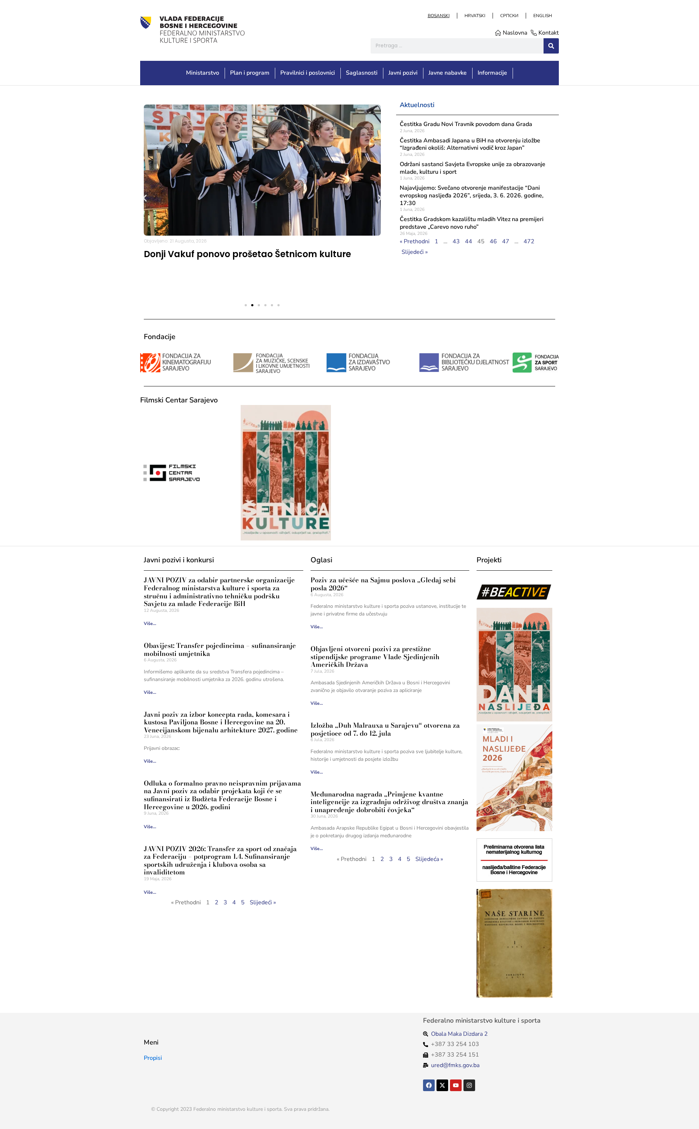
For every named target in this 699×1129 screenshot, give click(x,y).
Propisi (153, 1058)
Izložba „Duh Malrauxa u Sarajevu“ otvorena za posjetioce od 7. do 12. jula (385, 729)
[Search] (551, 46)
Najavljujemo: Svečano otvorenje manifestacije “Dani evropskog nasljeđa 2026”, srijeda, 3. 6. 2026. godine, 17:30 (472, 195)
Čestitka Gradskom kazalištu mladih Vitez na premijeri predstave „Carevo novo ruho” (472, 223)
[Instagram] (469, 1085)
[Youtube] (456, 1085)
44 (468, 241)
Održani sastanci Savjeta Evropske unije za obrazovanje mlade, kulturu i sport (472, 168)
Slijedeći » (415, 252)
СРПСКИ (509, 16)
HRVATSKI (474, 16)
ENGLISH (542, 16)
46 (493, 241)
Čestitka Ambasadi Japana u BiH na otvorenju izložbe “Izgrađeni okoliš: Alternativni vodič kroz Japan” (470, 144)
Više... (150, 623)
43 (456, 241)
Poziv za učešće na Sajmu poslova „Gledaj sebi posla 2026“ (383, 584)
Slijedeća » (429, 859)
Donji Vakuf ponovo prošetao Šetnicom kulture (247, 254)
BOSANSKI (438, 16)
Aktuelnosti (417, 105)
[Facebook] (429, 1085)
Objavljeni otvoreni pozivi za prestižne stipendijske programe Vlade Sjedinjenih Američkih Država (375, 656)
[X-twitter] (442, 1085)
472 (529, 241)
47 (505, 241)
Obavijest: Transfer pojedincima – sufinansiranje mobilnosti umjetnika (220, 649)
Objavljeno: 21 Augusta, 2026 (175, 241)
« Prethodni (415, 241)
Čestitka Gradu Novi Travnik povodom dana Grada (466, 124)
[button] (144, 197)
